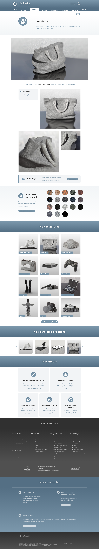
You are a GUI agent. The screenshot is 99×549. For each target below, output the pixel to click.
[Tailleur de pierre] (70, 307)
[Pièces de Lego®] (49, 286)
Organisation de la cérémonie (60, 449)
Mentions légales (47, 545)
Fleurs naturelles (38, 438)
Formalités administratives (59, 439)
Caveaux (75, 445)
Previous (16, 346)
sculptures (34, 9)
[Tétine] (49, 307)
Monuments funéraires (20, 438)
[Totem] (28, 307)
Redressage (75, 443)
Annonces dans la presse (59, 454)
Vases (36, 443)
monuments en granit (23, 9)
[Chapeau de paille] (70, 243)
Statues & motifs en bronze (41, 449)
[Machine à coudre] (28, 265)
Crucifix (36, 445)
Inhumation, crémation (59, 451)
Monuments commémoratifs (22, 441)
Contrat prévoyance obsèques (60, 438)
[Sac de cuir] (49, 243)
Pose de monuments (77, 438)
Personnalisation (19, 443)
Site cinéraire (76, 439)
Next (82, 346)
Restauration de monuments (79, 441)
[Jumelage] (28, 286)
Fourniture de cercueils (59, 441)
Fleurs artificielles (38, 439)
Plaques (36, 441)
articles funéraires (44, 9)
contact (84, 9)
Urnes (36, 447)
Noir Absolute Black (44, 84)
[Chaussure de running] (28, 243)
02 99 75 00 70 (29, 492)
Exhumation (75, 447)
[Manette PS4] (70, 265)
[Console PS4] (49, 265)
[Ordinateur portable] (70, 286)
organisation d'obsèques (54, 9)
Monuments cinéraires (20, 439)
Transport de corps (58, 453)
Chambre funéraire (58, 443)
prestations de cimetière (65, 9)
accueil (15, 9)
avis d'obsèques (75, 9)
